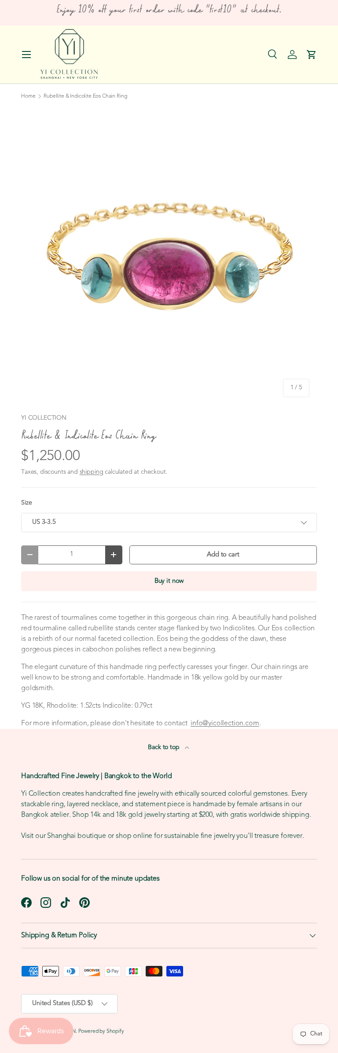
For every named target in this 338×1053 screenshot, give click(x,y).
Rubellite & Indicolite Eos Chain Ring (85, 96)
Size (26, 503)
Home (28, 96)
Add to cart (223, 555)
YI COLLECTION (43, 418)
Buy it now (169, 581)
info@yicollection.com (225, 723)
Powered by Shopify (101, 1031)
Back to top (164, 747)
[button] (311, 54)
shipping (91, 472)
